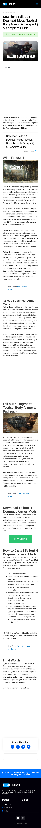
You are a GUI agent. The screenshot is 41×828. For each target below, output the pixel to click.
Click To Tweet (29, 151)
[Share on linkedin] (18, 747)
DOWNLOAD (20, 539)
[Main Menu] (37, 4)
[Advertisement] (20, 94)
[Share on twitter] (23, 747)
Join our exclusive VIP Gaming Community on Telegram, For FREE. (20, 773)
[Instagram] (23, 818)
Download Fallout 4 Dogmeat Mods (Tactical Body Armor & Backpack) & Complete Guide (20, 141)
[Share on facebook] (12, 747)
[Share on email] (28, 747)
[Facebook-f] (18, 818)
